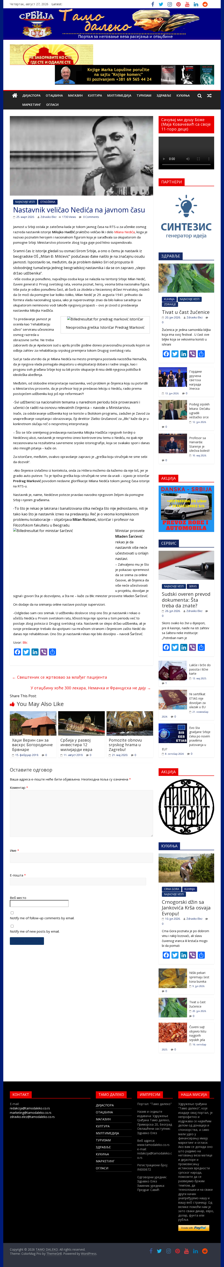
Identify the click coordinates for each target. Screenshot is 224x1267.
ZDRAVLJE (170, 304)
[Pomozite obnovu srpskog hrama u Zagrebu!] (130, 713)
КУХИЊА (183, 95)
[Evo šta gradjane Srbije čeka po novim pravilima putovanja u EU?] (173, 726)
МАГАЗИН (75, 95)
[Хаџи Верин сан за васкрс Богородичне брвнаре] (33, 713)
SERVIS (193, 586)
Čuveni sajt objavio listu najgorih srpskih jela (197, 1033)
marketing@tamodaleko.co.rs (30, 1113)
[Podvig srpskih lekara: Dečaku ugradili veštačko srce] (173, 402)
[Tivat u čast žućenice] (186, 266)
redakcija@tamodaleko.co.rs (30, 1108)
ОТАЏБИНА (54, 95)
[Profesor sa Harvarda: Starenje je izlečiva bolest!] (173, 436)
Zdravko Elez (48, 217)
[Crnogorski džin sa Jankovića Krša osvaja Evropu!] (186, 856)
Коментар (19, 787)
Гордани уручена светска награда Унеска (195, 380)
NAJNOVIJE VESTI (25, 202)
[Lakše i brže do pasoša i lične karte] (173, 663)
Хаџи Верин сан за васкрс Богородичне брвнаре (32, 744)
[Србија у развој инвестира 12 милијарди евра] (81, 713)
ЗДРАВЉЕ (164, 95)
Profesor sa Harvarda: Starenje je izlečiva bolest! (199, 444)
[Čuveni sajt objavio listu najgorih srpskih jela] (173, 1025)
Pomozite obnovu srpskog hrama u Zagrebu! (125, 744)
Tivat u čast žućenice (186, 312)
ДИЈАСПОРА (31, 95)
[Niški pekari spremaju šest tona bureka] (173, 971)
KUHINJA (169, 299)
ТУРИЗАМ (143, 95)
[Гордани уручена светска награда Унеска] (173, 369)
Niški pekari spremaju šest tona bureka (199, 977)
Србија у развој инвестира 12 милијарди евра (76, 744)
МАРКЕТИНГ (31, 105)
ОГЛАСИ (52, 105)
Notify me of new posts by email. (35, 931)
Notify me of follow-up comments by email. (42, 918)
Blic (25, 642)
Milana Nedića (124, 232)
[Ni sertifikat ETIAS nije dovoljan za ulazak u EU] (173, 692)
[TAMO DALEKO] (15, 95)
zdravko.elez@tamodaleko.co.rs (32, 1117)
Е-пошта (18, 875)
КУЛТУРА (95, 95)
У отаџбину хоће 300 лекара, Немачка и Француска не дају (91, 687)
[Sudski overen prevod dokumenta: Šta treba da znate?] (186, 553)
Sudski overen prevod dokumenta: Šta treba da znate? (186, 600)
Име (14, 850)
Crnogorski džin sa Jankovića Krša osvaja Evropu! (186, 908)
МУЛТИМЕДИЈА (119, 95)
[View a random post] (209, 95)
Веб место (18, 897)
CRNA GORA (171, 889)
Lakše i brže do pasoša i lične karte (200, 669)
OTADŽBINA (47, 202)
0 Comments (90, 217)
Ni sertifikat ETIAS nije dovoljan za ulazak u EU (197, 700)
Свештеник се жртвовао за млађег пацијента (59, 677)
